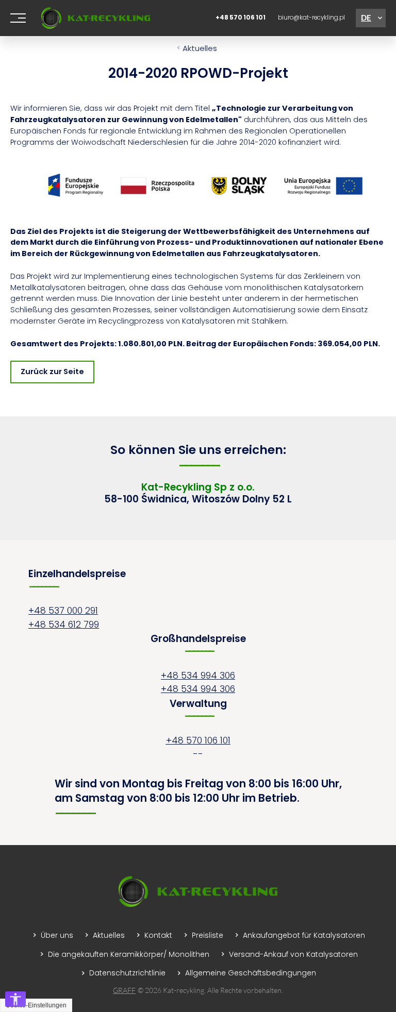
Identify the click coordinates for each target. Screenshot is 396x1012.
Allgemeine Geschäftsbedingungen (250, 973)
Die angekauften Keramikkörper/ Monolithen (128, 954)
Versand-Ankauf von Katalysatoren (293, 954)
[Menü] (18, 18)
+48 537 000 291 (63, 610)
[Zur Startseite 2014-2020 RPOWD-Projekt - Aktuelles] (95, 17)
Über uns (57, 935)
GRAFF (124, 990)
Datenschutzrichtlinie (127, 973)
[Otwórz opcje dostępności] (15, 999)
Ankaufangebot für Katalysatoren (304, 935)
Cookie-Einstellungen (36, 1005)
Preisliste (207, 935)
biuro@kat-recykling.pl (311, 17)
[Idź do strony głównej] (198, 904)
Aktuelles (200, 48)
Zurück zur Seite (52, 371)
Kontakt (158, 935)
